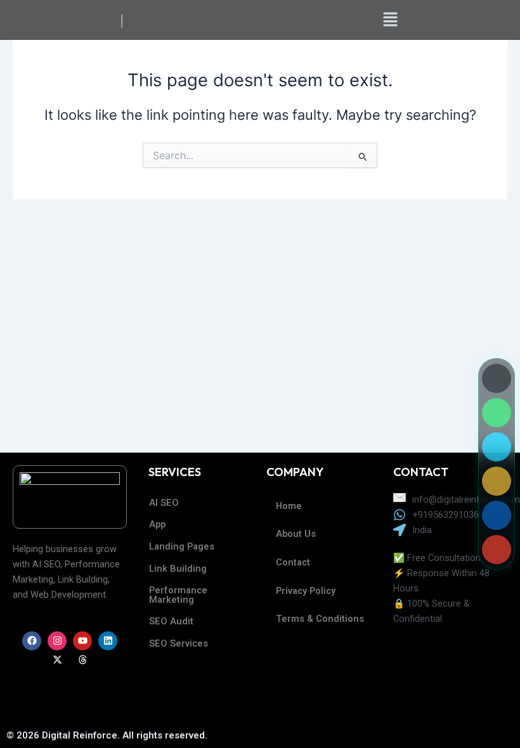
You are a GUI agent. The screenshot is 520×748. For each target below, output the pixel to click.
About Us (296, 533)
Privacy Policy (305, 590)
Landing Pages (181, 546)
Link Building (178, 568)
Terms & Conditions (320, 618)
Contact (293, 562)
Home (289, 506)
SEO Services (178, 643)
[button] (390, 20)
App (157, 524)
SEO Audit (171, 621)
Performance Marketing (178, 594)
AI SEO (164, 502)
